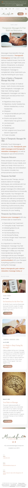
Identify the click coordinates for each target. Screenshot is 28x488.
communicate (7, 260)
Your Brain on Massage (10, 402)
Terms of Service (5, 484)
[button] (26, 9)
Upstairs (23, 486)
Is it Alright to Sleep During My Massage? (13, 346)
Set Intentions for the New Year (13, 301)
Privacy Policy (21, 483)
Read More (7, 313)
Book (20, 14)
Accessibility (13, 484)
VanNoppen (12, 486)
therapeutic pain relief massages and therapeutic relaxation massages (13, 149)
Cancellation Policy (21, 484)
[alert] (14, 3)
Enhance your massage (10, 217)
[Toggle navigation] (26, 14)
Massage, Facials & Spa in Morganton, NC (11, 18)
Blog (24, 18)
